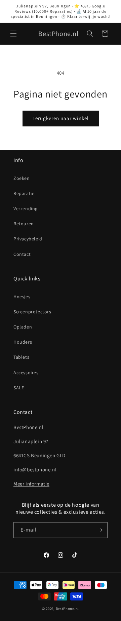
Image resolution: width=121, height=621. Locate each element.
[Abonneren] (99, 530)
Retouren (23, 224)
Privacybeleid (27, 239)
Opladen (22, 327)
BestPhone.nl (67, 608)
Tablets (21, 357)
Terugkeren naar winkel (61, 118)
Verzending (25, 208)
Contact (22, 254)
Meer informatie (31, 483)
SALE (18, 388)
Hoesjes (21, 297)
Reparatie (23, 193)
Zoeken (21, 178)
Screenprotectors (32, 312)
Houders (22, 342)
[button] (13, 33)
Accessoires (26, 373)
